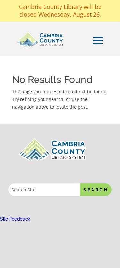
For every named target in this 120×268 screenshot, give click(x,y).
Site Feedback (15, 219)
